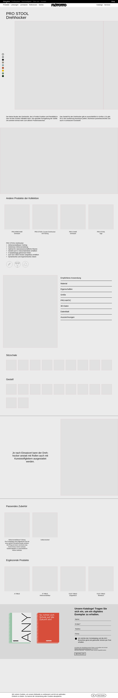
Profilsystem (16, 1)
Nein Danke (101, 695)
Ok (93, 695)
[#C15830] (3, 68)
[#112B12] (3, 76)
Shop (113, 1)
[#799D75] (3, 73)
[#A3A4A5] (3, 57)
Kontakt (43, 1)
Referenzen (33, 5)
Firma (77, 634)
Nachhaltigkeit (26, 1)
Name (77, 619)
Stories (41, 5)
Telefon (77, 629)
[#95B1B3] (3, 65)
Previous (3, 161)
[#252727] (3, 59)
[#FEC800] (3, 70)
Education (6, 1)
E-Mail (77, 624)
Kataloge (100, 5)
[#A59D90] (3, 62)
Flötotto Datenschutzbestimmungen (83, 648)
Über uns (36, 1)
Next (115, 161)
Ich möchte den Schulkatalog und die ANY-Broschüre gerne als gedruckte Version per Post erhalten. (94, 640)
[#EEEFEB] (3, 54)
